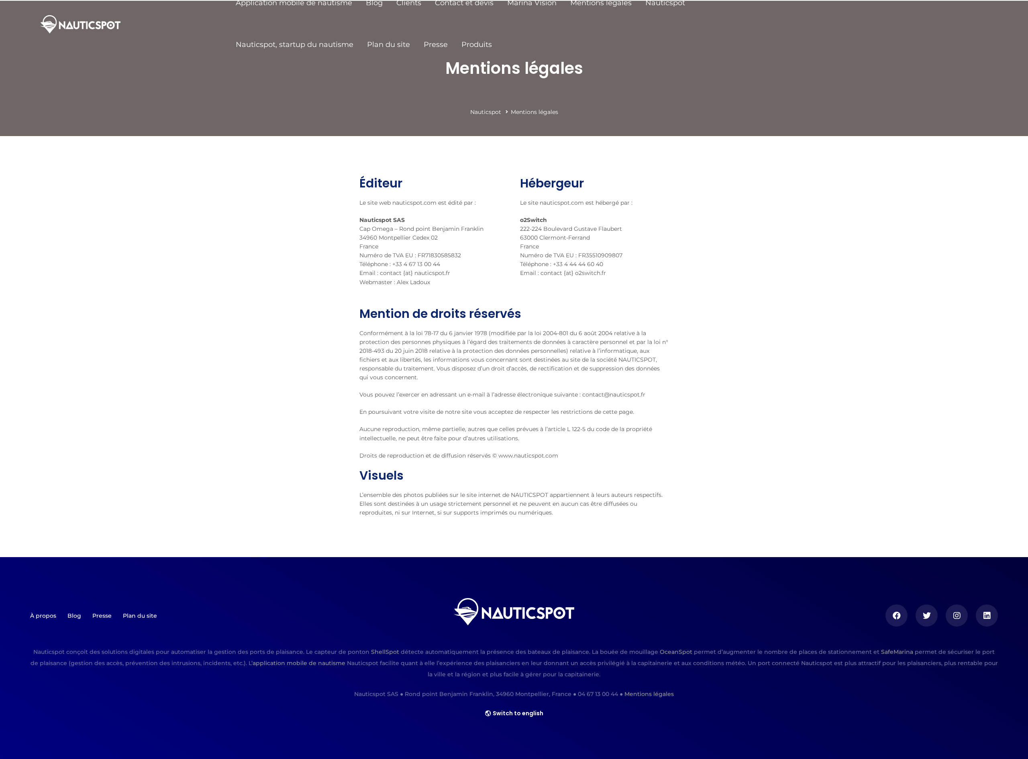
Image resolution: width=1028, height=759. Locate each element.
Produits (476, 44)
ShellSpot (385, 651)
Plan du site (388, 44)
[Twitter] (927, 615)
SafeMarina (897, 651)
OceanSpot (676, 651)
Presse (436, 44)
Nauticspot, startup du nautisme (294, 44)
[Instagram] (957, 615)
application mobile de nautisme (299, 663)
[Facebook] (896, 615)
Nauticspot (485, 112)
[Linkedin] (987, 615)
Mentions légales (649, 694)
